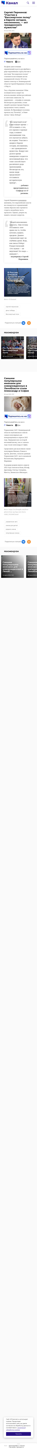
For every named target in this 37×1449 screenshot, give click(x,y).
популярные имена (12, 533)
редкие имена (11, 529)
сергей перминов (12, 307)
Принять (18, 1434)
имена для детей (12, 525)
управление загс (12, 522)
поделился (22, 200)
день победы (10, 310)
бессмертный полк (12, 314)
